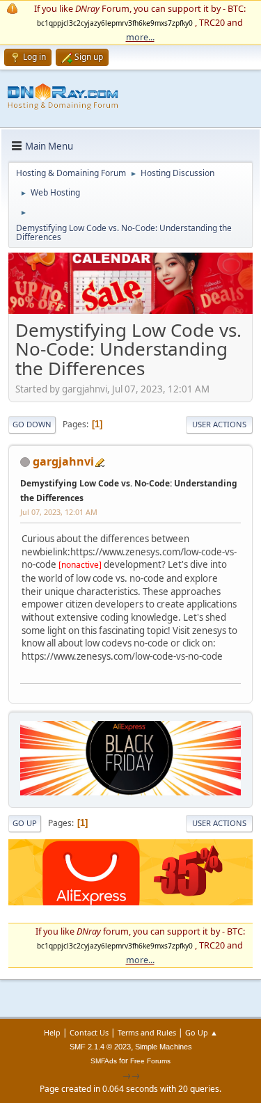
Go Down (32, 424)
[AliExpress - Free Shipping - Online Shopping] (130, 310)
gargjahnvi (63, 461)
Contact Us (89, 1032)
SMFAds (103, 1061)
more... (140, 37)
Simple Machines (163, 1046)
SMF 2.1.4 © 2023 (100, 1046)
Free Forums (150, 1061)
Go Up (25, 823)
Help (52, 1032)
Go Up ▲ (201, 1032)
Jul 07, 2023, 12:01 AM (58, 512)
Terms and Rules (147, 1032)
